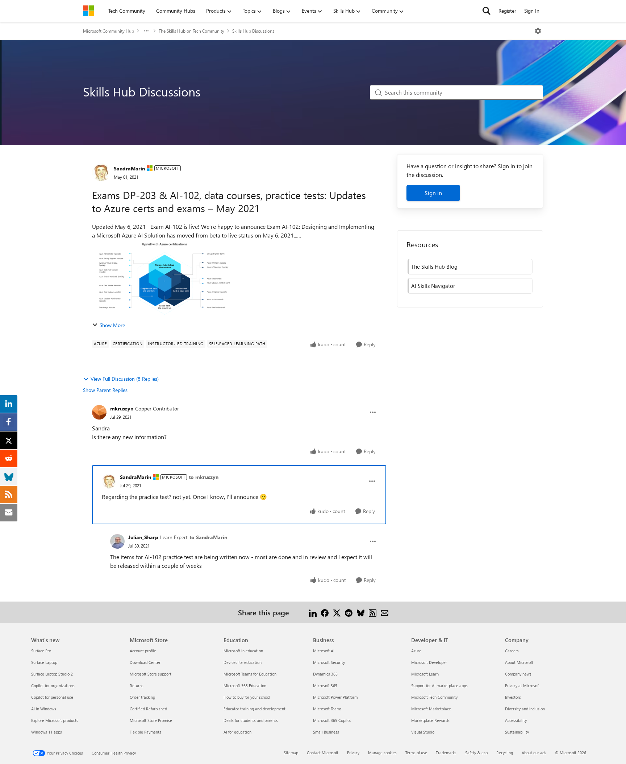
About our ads (534, 752)
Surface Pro (41, 650)
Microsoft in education (243, 650)
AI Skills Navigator (433, 285)
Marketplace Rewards (430, 720)
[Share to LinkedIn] (313, 612)
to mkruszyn (203, 477)
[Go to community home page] (88, 10)
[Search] (486, 11)
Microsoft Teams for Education (250, 674)
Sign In (531, 10)
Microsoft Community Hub (108, 31)
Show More (112, 325)
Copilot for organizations (53, 685)
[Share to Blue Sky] (360, 612)
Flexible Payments (145, 732)
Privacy (353, 752)
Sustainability (517, 732)
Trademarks (446, 752)
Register (507, 10)
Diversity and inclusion (525, 708)
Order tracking (142, 697)
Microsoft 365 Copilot (332, 720)
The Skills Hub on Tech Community (191, 31)
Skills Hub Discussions (253, 31)
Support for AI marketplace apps (439, 685)
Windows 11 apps (46, 732)
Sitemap (291, 752)
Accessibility (516, 720)
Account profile (143, 650)
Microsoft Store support (150, 674)
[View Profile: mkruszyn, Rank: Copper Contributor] (99, 412)
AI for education (237, 732)
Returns (136, 685)
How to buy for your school (247, 697)
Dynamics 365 (325, 674)
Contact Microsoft (322, 752)
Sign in (433, 193)
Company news (518, 674)
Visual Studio (422, 732)
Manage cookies (382, 752)
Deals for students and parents (251, 720)
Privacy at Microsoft (522, 685)
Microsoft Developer (429, 662)
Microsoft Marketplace (431, 708)
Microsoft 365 (325, 685)
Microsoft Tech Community (434, 697)
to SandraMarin (208, 537)
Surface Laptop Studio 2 (52, 674)
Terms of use (416, 752)
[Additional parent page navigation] (146, 31)
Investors (513, 697)
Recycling (504, 752)
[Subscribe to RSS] (372, 612)
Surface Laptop (44, 662)
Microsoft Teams (327, 708)
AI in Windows (43, 708)
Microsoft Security (329, 662)
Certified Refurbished (148, 708)
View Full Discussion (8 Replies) (125, 378)
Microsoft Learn (425, 674)
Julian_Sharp (143, 537)
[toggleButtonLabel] (538, 31)
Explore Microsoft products (54, 720)
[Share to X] (337, 612)
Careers (512, 650)
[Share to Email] (384, 612)
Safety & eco (476, 752)
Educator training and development (254, 708)
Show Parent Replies (105, 390)
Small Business (326, 732)
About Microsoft (519, 662)
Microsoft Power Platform (335, 697)
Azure (416, 650)
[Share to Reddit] (348, 612)
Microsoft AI (323, 650)
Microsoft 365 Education (245, 685)
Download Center (145, 662)
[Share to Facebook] (325, 612)
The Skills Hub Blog (434, 266)
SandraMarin (129, 168)
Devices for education (243, 662)
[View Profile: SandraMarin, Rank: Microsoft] (101, 172)
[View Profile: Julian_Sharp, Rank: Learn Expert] (117, 541)
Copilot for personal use (52, 697)
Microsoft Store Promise (151, 720)
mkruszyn (121, 408)
